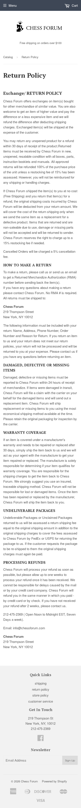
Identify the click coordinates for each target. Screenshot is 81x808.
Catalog (8, 57)
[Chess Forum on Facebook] (40, 739)
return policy (40, 689)
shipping (40, 683)
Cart (74, 5)
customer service (40, 701)
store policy (40, 695)
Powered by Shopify (54, 781)
